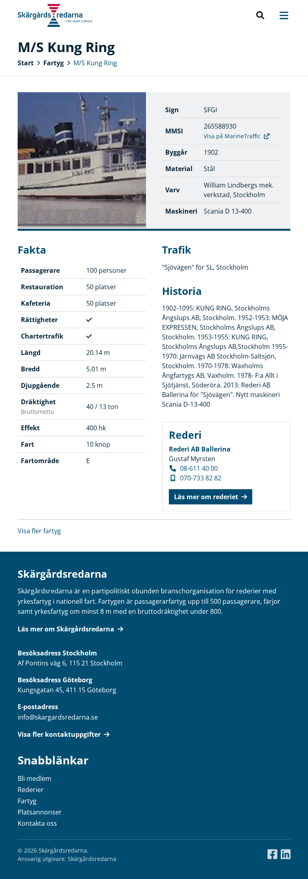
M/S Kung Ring (95, 62)
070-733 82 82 (200, 478)
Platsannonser (40, 812)
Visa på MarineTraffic (232, 136)
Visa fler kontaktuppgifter (59, 734)
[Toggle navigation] (280, 15)
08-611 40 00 (199, 468)
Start (26, 62)
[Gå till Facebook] (272, 855)
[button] (260, 15)
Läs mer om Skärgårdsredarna (66, 629)
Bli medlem (34, 778)
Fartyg (53, 62)
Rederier (31, 789)
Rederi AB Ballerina (200, 449)
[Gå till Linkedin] (286, 855)
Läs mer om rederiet (206, 496)
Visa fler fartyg (39, 530)
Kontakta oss (37, 823)
